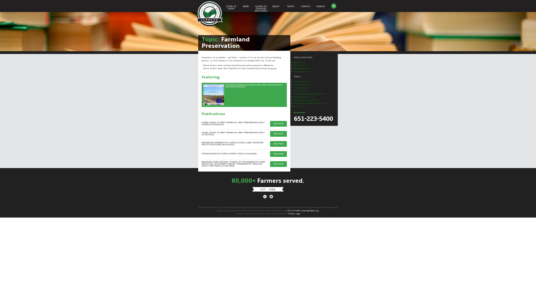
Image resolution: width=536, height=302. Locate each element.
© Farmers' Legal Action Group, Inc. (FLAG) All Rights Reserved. (262, 214)
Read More (278, 124)
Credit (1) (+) (300, 90)
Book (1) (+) (300, 62)
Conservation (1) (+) (303, 84)
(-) (302, 77)
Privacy (291, 214)
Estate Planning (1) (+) (304, 96)
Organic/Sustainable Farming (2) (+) (311, 103)
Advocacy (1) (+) (302, 81)
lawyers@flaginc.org (310, 211)
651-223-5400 (293, 211)
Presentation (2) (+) (303, 68)
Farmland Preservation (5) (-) (307, 100)
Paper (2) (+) (300, 65)
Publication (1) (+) (302, 71)
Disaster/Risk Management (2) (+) (309, 93)
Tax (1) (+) (299, 106)
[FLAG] (210, 6)
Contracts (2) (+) (302, 87)
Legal (298, 214)
